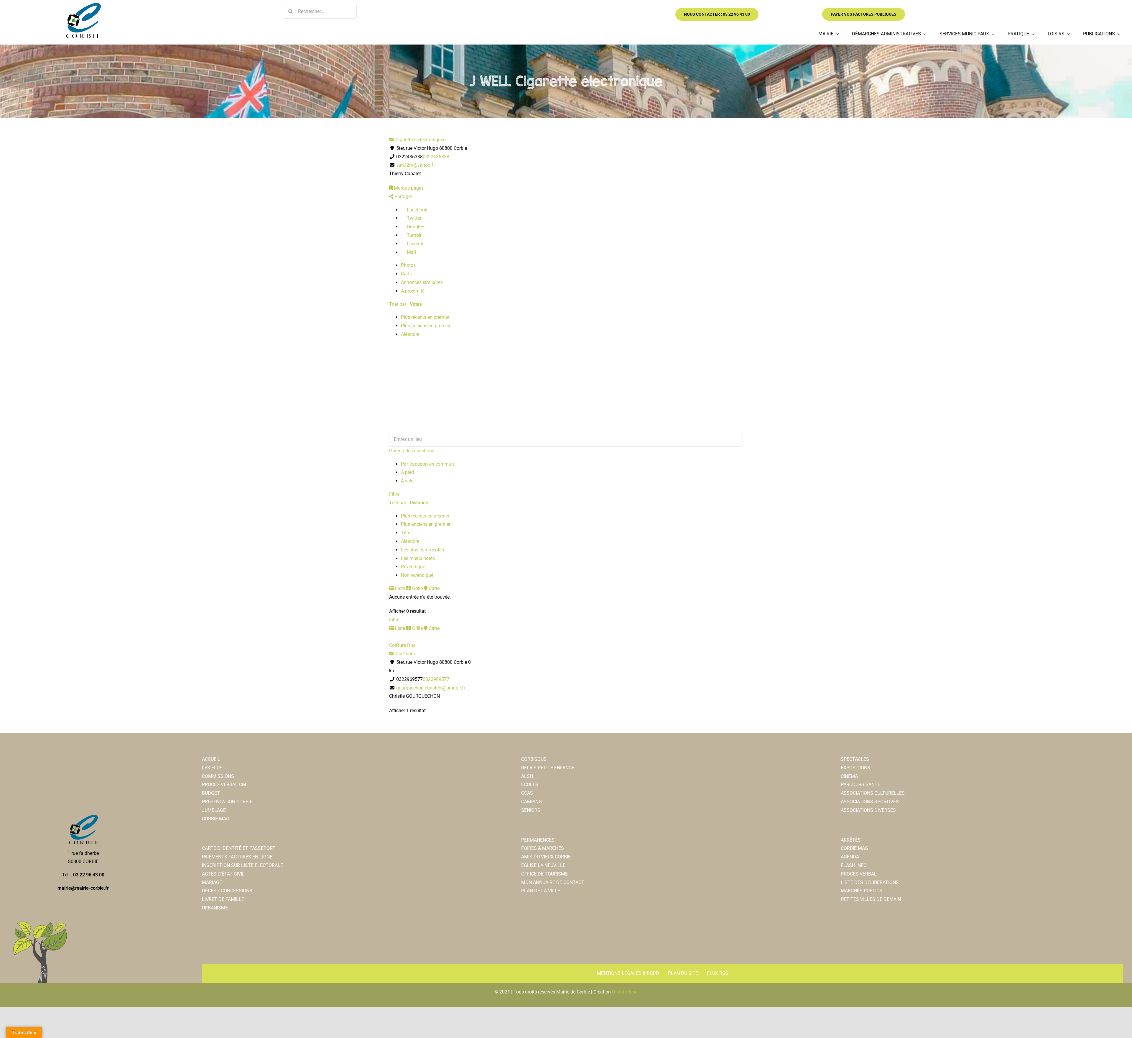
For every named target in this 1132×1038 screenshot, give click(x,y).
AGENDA (850, 857)
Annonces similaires (422, 282)
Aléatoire (410, 334)
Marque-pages (408, 188)
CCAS (527, 793)
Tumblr (414, 235)
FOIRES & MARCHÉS (542, 848)
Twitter (413, 218)
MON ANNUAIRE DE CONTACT (552, 882)
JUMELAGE (214, 810)
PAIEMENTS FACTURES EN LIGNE (237, 857)
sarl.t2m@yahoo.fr (415, 165)
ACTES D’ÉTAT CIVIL (223, 874)
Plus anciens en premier (425, 326)
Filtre (394, 494)
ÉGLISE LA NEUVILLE (543, 865)
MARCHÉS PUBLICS (861, 891)
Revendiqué (413, 566)
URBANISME (215, 908)
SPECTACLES (855, 759)
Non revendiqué (417, 575)
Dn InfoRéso (625, 992)
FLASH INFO (854, 865)
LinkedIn (415, 244)
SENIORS (530, 810)
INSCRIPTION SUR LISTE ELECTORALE (242, 865)
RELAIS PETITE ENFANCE (547, 768)
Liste (399, 588)
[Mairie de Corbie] (83, 5)
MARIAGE (212, 882)
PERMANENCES (538, 840)
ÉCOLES (529, 784)
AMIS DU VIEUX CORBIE (546, 857)
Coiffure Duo (402, 645)
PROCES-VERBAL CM (224, 784)
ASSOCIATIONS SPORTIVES (870, 801)
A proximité (412, 291)
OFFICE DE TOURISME (544, 874)
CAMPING (531, 801)
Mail (411, 252)
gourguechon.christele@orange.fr (430, 688)
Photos (408, 265)
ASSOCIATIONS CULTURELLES (873, 793)
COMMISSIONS (218, 776)
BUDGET (211, 793)
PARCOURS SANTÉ (860, 784)
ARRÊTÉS (851, 840)
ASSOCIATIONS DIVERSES (868, 810)
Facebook (416, 210)
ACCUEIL (211, 759)
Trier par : (405, 304)
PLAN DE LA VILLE (540, 891)
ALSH (527, 776)
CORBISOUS (534, 759)
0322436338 (436, 157)
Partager (402, 196)
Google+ (415, 226)
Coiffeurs (404, 653)
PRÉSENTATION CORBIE (227, 801)
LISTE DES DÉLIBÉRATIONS (870, 882)
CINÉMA (849, 776)
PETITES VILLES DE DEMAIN (871, 899)
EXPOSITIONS (855, 768)
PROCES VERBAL (859, 874)
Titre (405, 533)
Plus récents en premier (425, 317)
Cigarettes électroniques (419, 139)
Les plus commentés (422, 550)
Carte (406, 274)
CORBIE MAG (215, 819)
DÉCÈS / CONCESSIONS (227, 891)
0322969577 (436, 679)
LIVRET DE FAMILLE (223, 899)
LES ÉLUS (212, 768)
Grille (417, 588)
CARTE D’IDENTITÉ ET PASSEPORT (238, 848)
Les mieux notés (418, 558)
